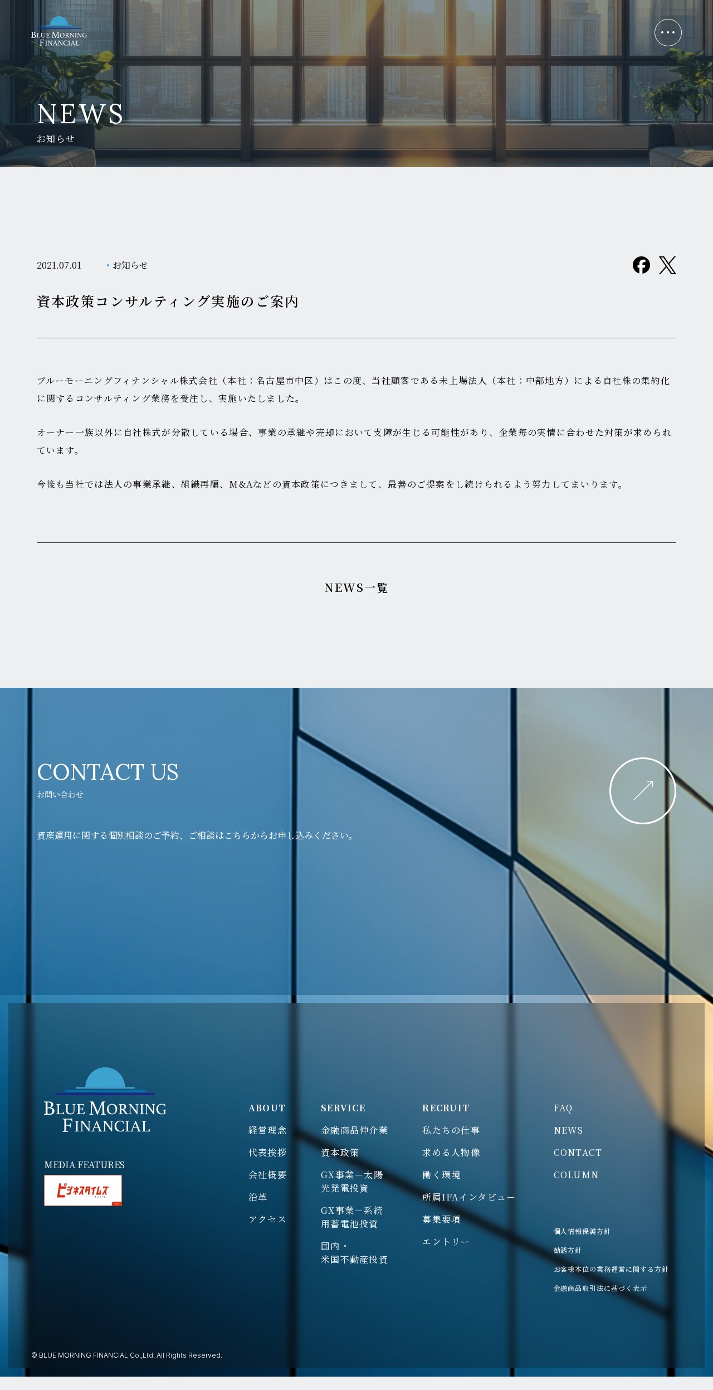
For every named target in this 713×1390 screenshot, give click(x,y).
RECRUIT (446, 1107)
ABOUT (267, 1107)
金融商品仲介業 (354, 1130)
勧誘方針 (568, 1250)
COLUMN (576, 1174)
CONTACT (578, 1152)
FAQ (563, 1107)
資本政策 (340, 1152)
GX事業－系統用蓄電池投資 (352, 1217)
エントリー (446, 1241)
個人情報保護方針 (583, 1231)
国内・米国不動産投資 (354, 1253)
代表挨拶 (267, 1152)
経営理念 (267, 1130)
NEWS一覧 (356, 587)
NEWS (569, 1130)
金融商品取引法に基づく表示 (600, 1287)
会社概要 (267, 1174)
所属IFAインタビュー (469, 1196)
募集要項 (441, 1219)
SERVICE (343, 1107)
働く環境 (441, 1174)
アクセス (267, 1219)
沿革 (258, 1196)
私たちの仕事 (451, 1130)
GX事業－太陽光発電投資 (352, 1181)
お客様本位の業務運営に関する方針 (611, 1269)
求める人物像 (451, 1152)
